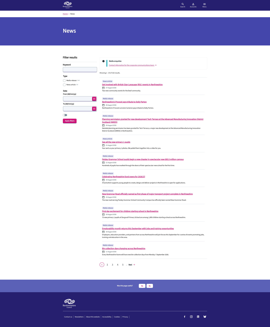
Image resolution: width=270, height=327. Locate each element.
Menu (204, 7)
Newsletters (79, 317)
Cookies (117, 317)
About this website (93, 317)
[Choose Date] (94, 99)
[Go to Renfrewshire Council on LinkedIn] (198, 317)
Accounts (193, 7)
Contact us (68, 317)
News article (72, 85)
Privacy (125, 317)
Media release (73, 80)
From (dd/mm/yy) (69, 94)
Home (65, 14)
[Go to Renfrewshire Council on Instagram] (191, 317)
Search (182, 7)
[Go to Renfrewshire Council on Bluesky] (205, 317)
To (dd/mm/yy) (68, 104)
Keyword (67, 64)
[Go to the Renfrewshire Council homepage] (67, 5)
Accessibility (106, 317)
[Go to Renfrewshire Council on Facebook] (184, 317)
